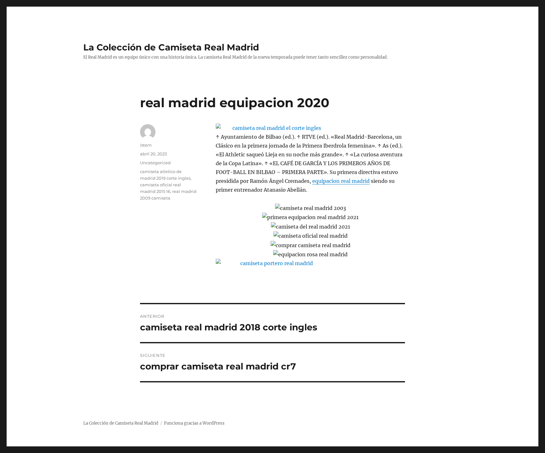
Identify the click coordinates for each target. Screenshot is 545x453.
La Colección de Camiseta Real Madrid (171, 47)
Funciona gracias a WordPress (194, 423)
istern (146, 145)
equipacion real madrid (341, 181)
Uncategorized (155, 162)
